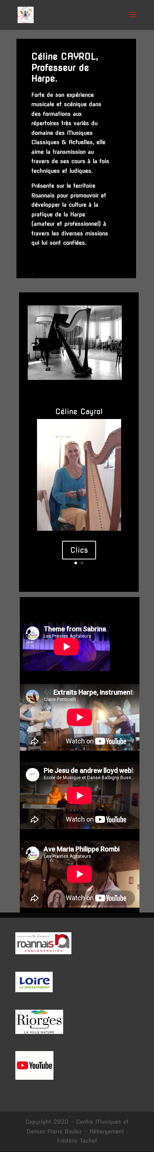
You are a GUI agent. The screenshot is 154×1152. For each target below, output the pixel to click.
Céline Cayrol (79, 411)
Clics (79, 550)
